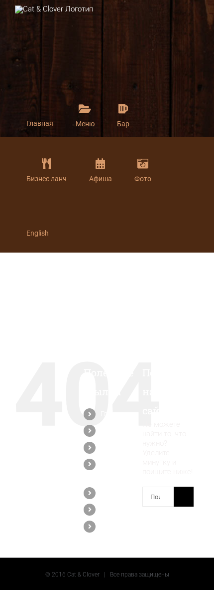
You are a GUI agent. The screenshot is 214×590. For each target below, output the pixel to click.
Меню (110, 430)
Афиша (112, 493)
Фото (109, 509)
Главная (114, 414)
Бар (107, 447)
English (112, 526)
